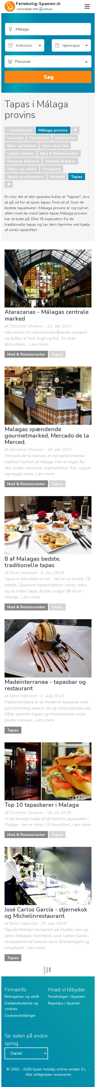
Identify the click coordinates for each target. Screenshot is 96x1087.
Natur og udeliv (22, 169)
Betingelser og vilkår (22, 996)
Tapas (76, 176)
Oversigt (15, 138)
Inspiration (65, 138)
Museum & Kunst (23, 161)
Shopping (52, 169)
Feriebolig (39, 138)
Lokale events (20, 153)
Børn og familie (21, 145)
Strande (57, 176)
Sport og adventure (25, 176)
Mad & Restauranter (59, 153)
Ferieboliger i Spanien (66, 996)
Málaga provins (53, 130)
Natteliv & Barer (60, 161)
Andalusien (21, 130)
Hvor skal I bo (55, 145)
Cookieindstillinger (20, 1015)
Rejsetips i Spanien (64, 1003)
